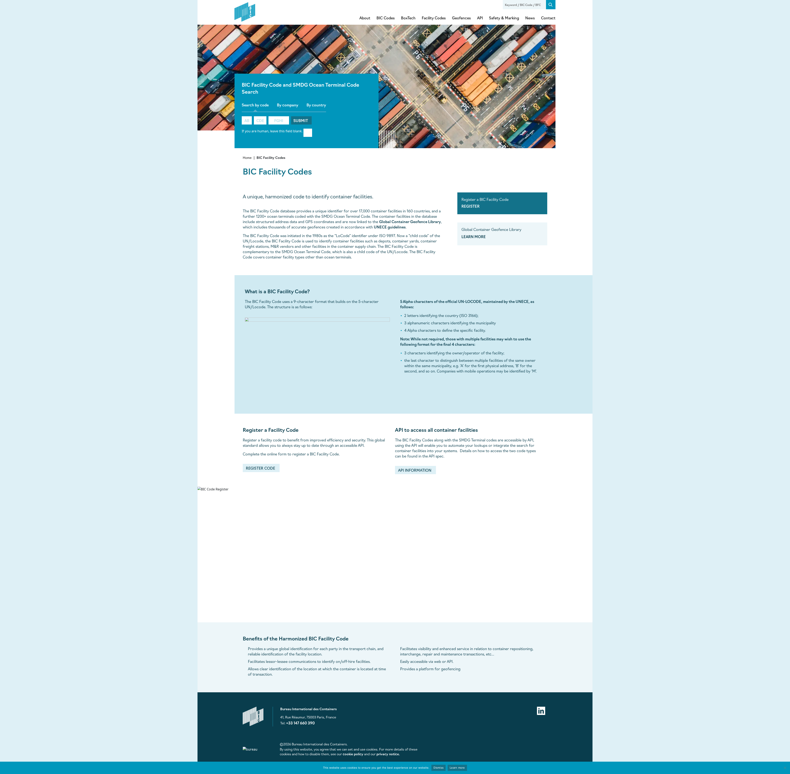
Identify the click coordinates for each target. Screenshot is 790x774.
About (364, 17)
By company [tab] (287, 104)
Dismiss (438, 767)
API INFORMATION (414, 470)
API (480, 17)
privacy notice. (388, 754)
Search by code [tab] (255, 104)
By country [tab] (316, 104)
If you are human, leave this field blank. (272, 131)
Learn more (457, 767)
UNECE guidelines (390, 226)
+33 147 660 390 (300, 722)
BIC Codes (385, 17)
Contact (548, 17)
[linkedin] (541, 710)
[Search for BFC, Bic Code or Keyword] (550, 4)
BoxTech (408, 17)
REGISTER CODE (260, 468)
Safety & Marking (504, 17)
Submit (300, 120)
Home (247, 157)
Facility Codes (434, 17)
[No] (785, 768)
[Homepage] (245, 11)
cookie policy (353, 754)
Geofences (461, 17)
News (530, 17)
